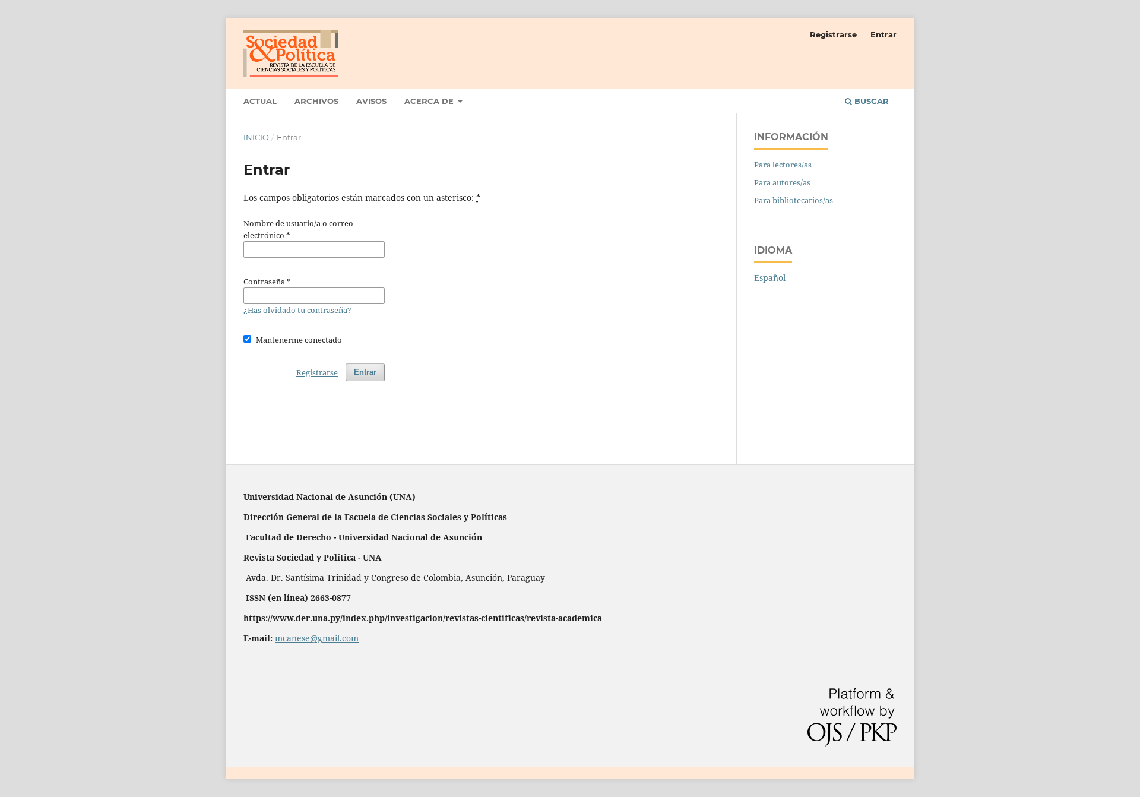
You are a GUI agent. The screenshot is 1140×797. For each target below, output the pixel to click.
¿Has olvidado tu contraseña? (297, 310)
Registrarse (833, 34)
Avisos (371, 101)
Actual (260, 101)
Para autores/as (782, 182)
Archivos (316, 101)
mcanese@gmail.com (317, 638)
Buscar (870, 101)
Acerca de (430, 101)
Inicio (256, 137)
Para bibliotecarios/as (793, 200)
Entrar (883, 34)
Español (770, 277)
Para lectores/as (783, 164)
